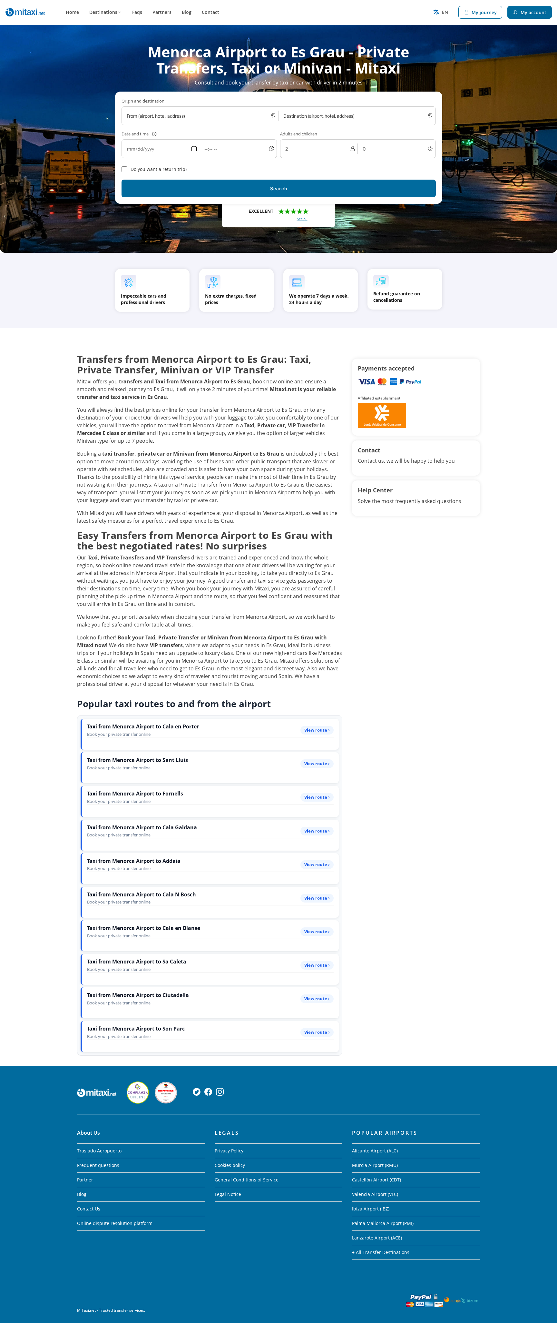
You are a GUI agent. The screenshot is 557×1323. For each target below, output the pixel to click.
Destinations (103, 12)
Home (72, 12)
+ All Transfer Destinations (380, 1252)
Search (278, 188)
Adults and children (298, 134)
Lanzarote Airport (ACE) (377, 1238)
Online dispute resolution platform (114, 1223)
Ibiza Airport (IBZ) (370, 1209)
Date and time (135, 134)
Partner (85, 1180)
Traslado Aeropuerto (99, 1151)
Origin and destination (143, 101)
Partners (161, 12)
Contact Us (88, 1209)
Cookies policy (230, 1165)
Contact (210, 12)
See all (302, 218)
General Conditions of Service (246, 1180)
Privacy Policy (229, 1151)
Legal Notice (228, 1194)
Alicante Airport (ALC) (375, 1151)
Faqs (137, 12)
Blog (186, 12)
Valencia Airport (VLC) (375, 1194)
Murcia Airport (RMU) (375, 1165)
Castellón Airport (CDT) (376, 1180)
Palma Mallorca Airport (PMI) (383, 1223)
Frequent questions (98, 1165)
